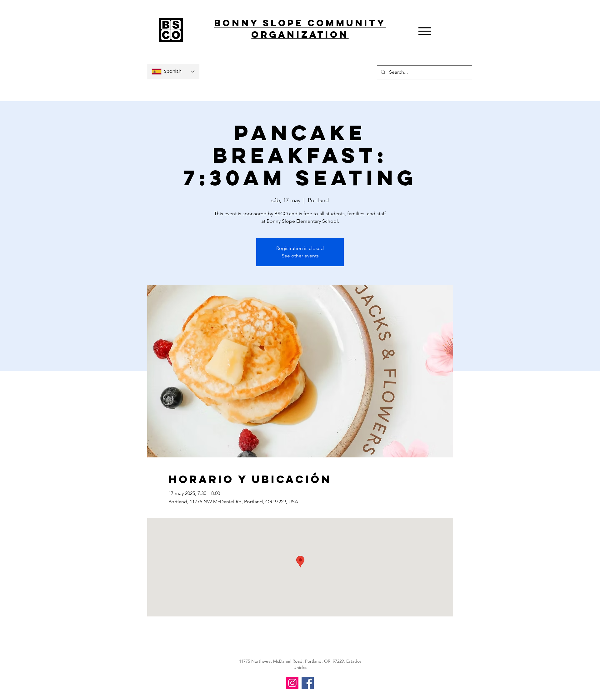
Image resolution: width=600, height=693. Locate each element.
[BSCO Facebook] (308, 683)
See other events (300, 256)
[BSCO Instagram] (292, 683)
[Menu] (424, 31)
